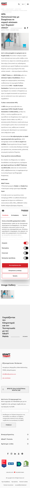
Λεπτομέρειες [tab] (15, 215)
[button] (25, 28)
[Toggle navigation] (28, 4)
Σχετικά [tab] (25, 215)
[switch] (26, 248)
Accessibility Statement (20, 485)
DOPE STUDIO (20, 472)
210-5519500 (6, 378)
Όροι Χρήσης (15, 481)
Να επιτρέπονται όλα (15, 265)
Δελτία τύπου (18, 9)
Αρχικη (2, 9)
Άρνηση (15, 276)
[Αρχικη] (3, 4)
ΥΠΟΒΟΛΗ (8, 425)
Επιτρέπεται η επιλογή (15, 270)
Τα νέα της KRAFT (10, 9)
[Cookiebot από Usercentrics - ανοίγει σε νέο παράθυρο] (21, 211)
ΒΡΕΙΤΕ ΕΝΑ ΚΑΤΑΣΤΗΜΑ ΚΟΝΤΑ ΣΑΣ (16, 389)
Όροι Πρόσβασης (6, 481)
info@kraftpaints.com (9, 374)
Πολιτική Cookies (23, 481)
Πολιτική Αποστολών (8, 485)
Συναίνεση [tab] (5, 215)
